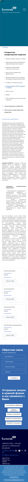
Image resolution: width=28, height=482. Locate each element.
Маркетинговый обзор (13, 418)
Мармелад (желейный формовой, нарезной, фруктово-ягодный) (15, 63)
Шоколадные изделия (13, 106)
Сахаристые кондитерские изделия (15, 53)
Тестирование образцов (14, 405)
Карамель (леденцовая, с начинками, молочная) (13, 68)
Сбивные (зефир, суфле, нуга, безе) (16, 58)
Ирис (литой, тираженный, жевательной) (13, 73)
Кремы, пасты (9, 91)
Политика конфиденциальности (14, 480)
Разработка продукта (14, 423)
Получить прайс (10, 281)
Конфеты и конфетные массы (14, 82)
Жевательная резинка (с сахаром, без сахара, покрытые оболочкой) (15, 78)
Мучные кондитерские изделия (13, 111)
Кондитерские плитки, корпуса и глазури (15, 87)
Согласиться (14, 477)
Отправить (14, 378)
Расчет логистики (13, 410)
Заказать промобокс (14, 414)
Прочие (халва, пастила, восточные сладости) (16, 99)
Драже (8, 94)
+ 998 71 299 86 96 (8, 451)
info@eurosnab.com (8, 455)
